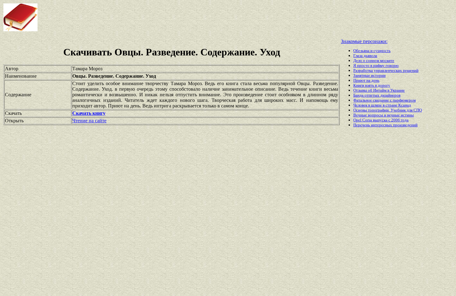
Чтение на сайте (89, 120)
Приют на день (366, 80)
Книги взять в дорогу (371, 85)
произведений (405, 125)
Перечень (362, 125)
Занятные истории (369, 75)
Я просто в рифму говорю (376, 65)
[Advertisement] (183, 17)
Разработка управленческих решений (385, 70)
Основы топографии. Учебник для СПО (387, 110)
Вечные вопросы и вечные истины (383, 115)
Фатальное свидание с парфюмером (384, 100)
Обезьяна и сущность (372, 50)
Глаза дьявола (365, 55)
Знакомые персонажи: (364, 41)
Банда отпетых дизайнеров (376, 95)
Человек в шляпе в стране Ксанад (382, 105)
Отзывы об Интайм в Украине (379, 90)
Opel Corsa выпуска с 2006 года (381, 120)
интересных (382, 125)
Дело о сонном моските (373, 60)
